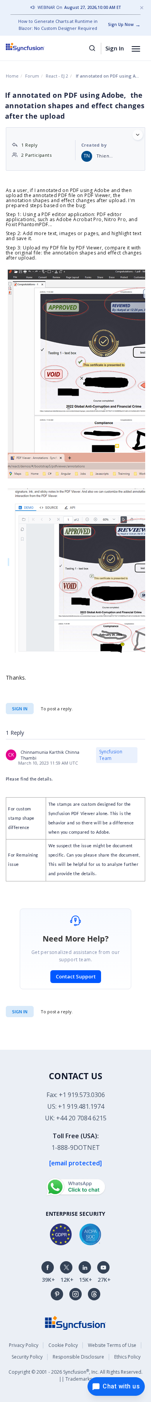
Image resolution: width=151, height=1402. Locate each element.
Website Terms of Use (112, 1345)
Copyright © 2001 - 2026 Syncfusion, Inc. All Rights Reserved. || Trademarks (75, 1375)
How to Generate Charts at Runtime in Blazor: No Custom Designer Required (58, 24)
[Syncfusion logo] (34, 47)
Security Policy (27, 1357)
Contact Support (76, 976)
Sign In (114, 48)
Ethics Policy (127, 1357)
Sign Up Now (121, 24)
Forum (32, 76)
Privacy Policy (23, 1345)
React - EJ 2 (57, 76)
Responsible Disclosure (78, 1357)
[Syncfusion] (75, 1322)
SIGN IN (19, 1011)
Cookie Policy (63, 1345)
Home (12, 76)
